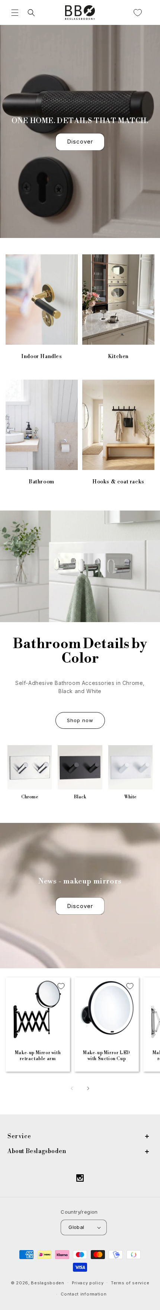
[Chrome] (29, 767)
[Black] (80, 767)
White (130, 797)
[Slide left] (72, 1088)
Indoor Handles (41, 356)
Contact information (83, 1294)
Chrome (29, 797)
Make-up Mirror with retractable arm (38, 1056)
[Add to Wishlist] (61, 986)
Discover (80, 141)
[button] (15, 12)
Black (80, 797)
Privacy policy (88, 1282)
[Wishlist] (137, 12)
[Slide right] (88, 1088)
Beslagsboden (47, 1282)
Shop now (80, 720)
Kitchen (118, 356)
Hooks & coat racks (118, 481)
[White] (130, 767)
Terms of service (130, 1282)
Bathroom (41, 481)
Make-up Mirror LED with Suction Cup (106, 1056)
